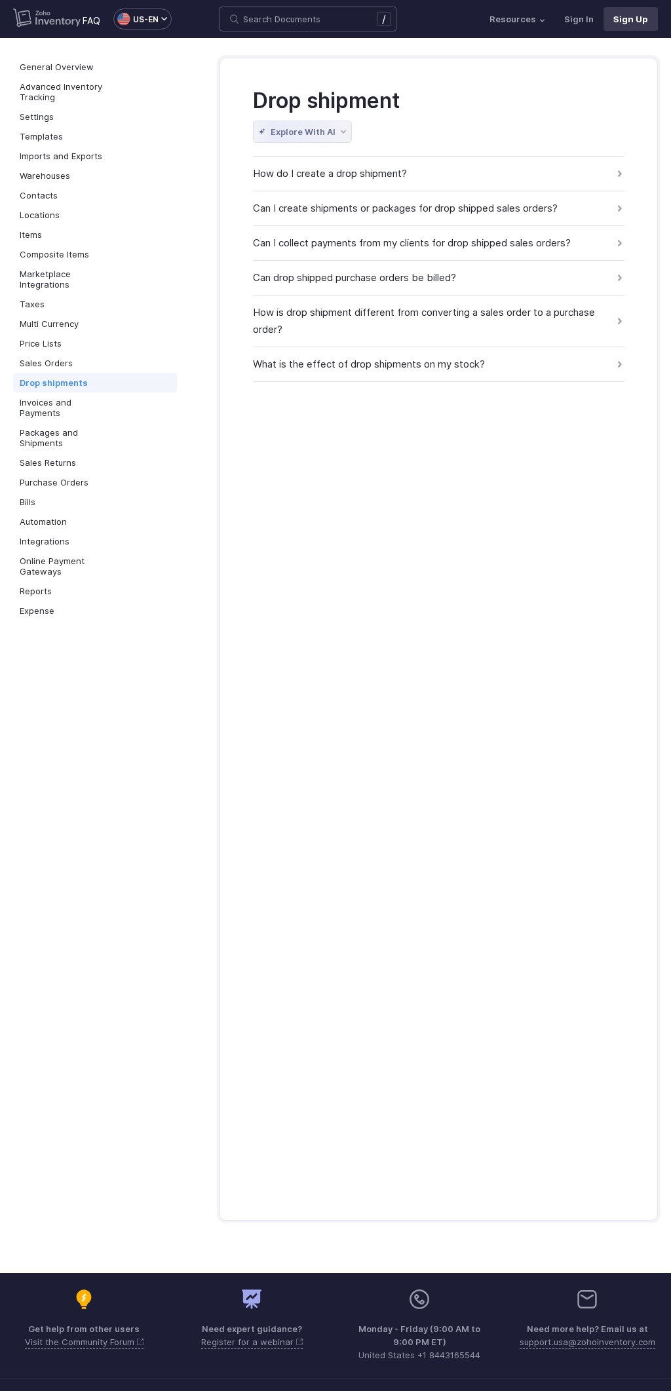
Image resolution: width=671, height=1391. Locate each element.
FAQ (91, 20)
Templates (41, 136)
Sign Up (630, 19)
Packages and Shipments (49, 437)
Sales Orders (46, 363)
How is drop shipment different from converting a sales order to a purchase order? (424, 320)
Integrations (44, 541)
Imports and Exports (61, 156)
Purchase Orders (54, 482)
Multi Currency (49, 323)
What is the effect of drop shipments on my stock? (369, 364)
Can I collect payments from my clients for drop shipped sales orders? (412, 243)
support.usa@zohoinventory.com (587, 1342)
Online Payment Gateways (52, 566)
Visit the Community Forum (81, 1342)
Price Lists (41, 343)
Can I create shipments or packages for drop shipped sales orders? (405, 208)
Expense (37, 610)
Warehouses (45, 175)
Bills (27, 502)
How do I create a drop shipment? (330, 173)
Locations (40, 215)
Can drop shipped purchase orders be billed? (354, 277)
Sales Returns (48, 462)
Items (31, 234)
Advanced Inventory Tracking (61, 91)
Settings (37, 116)
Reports (36, 591)
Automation (43, 521)
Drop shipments (54, 382)
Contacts (39, 195)
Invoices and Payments (45, 407)
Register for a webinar (248, 1342)
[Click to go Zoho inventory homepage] (47, 19)
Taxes (32, 304)
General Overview (57, 67)
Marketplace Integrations (45, 279)
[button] (136, 19)
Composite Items (54, 254)
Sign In (579, 19)
